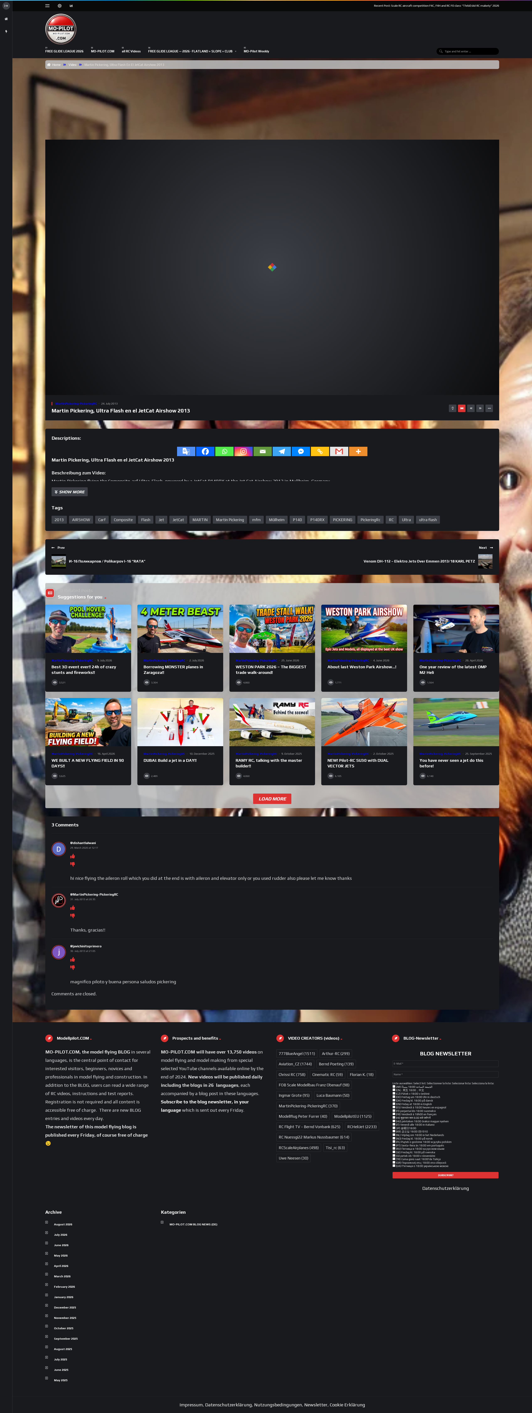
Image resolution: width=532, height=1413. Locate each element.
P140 (297, 519)
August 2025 (63, 1349)
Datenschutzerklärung (445, 1188)
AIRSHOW (81, 519)
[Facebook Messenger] (301, 451)
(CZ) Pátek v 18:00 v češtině (412, 1093)
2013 (59, 519)
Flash (145, 519)
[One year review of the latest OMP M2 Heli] (456, 629)
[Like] (72, 856)
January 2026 (63, 1297)
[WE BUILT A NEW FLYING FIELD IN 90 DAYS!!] (88, 722)
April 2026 (61, 1266)
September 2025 (66, 1338)
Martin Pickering (230, 519)
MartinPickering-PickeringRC (76, 403)
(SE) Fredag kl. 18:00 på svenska (415, 1152)
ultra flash (428, 519)
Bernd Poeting (336, 1064)
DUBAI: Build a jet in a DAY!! (170, 760)
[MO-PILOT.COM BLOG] (60, 29)
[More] (358, 451)
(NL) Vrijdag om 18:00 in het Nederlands (419, 1135)
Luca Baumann (333, 1095)
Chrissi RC (292, 1074)
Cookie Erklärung (347, 1404)
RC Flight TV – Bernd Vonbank (309, 1126)
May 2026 (61, 1255)
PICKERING (342, 519)
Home (55, 64)
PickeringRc (371, 519)
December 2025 (65, 1307)
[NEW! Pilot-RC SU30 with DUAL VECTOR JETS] (364, 722)
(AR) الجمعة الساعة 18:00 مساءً (413, 1086)
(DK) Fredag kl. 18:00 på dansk (414, 1100)
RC (391, 519)
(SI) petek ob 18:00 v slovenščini (415, 1155)
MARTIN (200, 519)
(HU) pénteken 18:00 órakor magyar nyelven (422, 1121)
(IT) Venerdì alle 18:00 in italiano (415, 1124)
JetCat (178, 519)
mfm (256, 519)
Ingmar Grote (294, 1095)
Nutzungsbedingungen (278, 1404)
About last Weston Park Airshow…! (362, 666)
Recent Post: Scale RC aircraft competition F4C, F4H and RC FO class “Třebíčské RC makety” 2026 (436, 5)
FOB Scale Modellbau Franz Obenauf (314, 1085)
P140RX (317, 519)
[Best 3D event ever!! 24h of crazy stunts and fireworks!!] (88, 629)
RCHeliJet (362, 1126)
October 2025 (63, 1328)
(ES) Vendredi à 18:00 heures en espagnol (420, 1107)
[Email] (263, 451)
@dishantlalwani (83, 843)
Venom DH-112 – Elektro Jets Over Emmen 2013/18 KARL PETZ (419, 561)
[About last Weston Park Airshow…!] (364, 629)
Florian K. (362, 1074)
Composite (123, 519)
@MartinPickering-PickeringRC (94, 894)
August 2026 (63, 1224)
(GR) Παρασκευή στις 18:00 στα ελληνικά (420, 1162)
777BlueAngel (297, 1053)
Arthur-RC (336, 1053)
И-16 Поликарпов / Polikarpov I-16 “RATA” (107, 561)
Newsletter (316, 1404)
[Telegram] (282, 451)
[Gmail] (339, 451)
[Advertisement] (272, 100)
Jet (161, 519)
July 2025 (60, 1359)
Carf (102, 519)
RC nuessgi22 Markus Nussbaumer (314, 1137)
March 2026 (62, 1276)
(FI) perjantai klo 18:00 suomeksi (415, 1111)
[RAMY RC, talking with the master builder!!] (272, 722)
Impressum (191, 1404)
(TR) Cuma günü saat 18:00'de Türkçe (418, 1159)
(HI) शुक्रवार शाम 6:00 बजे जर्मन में (413, 1117)
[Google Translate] (186, 451)
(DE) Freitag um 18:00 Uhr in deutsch (417, 1097)
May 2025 (61, 1380)
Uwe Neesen (293, 1158)
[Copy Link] (320, 451)
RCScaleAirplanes (299, 1147)
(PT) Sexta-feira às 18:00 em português (419, 1145)
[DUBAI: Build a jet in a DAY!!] (180, 722)
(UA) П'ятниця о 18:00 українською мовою (421, 1166)
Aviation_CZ (295, 1064)
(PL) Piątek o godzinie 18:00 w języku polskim (423, 1141)
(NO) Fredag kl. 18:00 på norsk (414, 1138)
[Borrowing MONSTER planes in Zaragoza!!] (180, 629)
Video (72, 64)
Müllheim (276, 519)
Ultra (406, 519)
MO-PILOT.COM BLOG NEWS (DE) (193, 1224)
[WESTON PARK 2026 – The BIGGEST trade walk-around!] (272, 629)
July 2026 (60, 1234)
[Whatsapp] (224, 451)
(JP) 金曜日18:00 (405, 1128)
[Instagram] (243, 451)
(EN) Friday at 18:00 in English (413, 1104)
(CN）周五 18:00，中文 (409, 1090)
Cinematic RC (327, 1074)
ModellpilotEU (353, 1116)
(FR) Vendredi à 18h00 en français (416, 1114)
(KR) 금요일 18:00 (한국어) (411, 1131)
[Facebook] (205, 451)
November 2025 (65, 1317)
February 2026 (64, 1286)
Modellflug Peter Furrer (303, 1116)
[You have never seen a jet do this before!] (456, 722)
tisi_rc (335, 1147)
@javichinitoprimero (86, 946)
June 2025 (61, 1369)
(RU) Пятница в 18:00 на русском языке (420, 1148)
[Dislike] (72, 864)
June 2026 (61, 1245)
